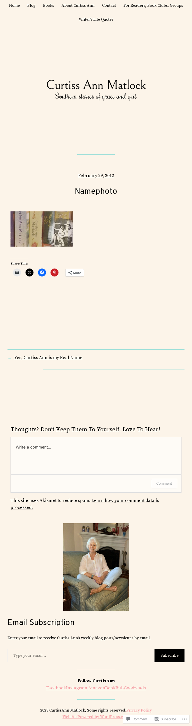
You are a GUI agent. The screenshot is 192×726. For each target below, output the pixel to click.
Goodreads (135, 688)
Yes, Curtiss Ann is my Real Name (48, 358)
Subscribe (169, 655)
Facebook (56, 688)
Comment (164, 483)
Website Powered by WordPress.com (95, 716)
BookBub (114, 688)
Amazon (96, 688)
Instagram (76, 688)
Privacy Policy (139, 710)
